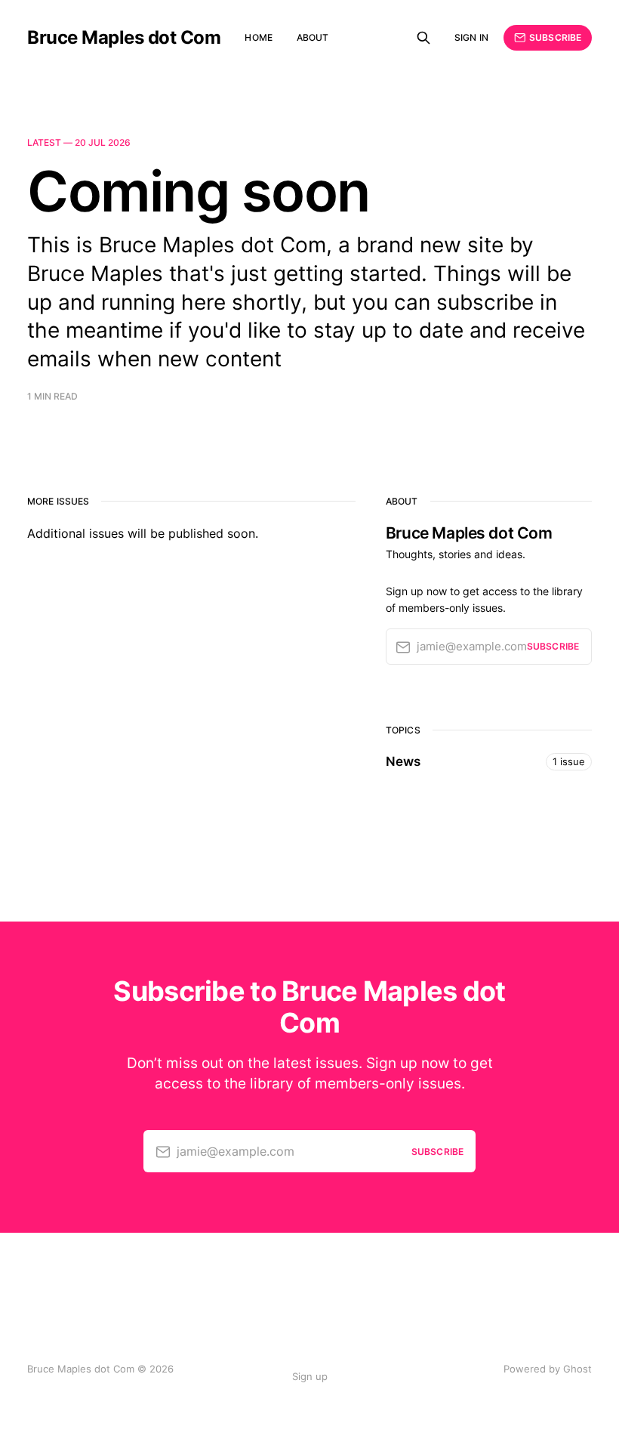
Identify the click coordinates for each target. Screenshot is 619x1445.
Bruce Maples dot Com (123, 38)
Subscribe (555, 37)
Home (258, 37)
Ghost (577, 1369)
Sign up (310, 1376)
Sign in (471, 37)
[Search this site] (423, 37)
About (313, 37)
